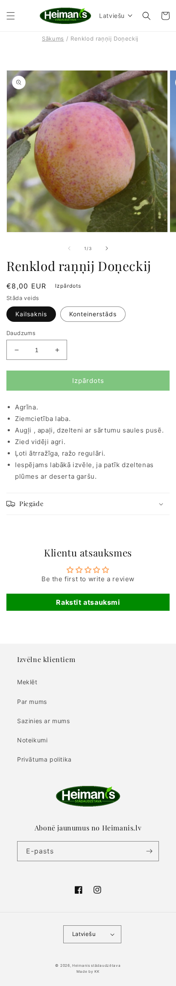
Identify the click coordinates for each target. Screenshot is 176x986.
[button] (10, 15)
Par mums (32, 701)
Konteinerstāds (93, 314)
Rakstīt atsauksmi (88, 602)
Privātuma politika (44, 759)
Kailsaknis (31, 314)
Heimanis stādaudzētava (96, 965)
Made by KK (87, 971)
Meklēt (27, 682)
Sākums (53, 38)
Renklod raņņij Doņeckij (104, 38)
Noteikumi (32, 740)
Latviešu (84, 933)
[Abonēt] (149, 851)
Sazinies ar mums (43, 720)
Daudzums (20, 333)
